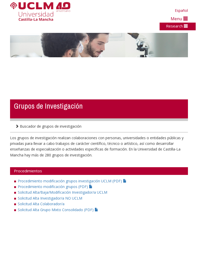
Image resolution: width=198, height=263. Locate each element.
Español (181, 10)
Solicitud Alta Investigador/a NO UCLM (50, 198)
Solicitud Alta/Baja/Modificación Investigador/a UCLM (62, 192)
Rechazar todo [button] (142, 251)
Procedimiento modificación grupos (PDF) (53, 186)
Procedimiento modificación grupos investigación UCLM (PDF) (70, 181)
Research (175, 26)
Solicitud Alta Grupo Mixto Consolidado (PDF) (56, 209)
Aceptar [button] (116, 251)
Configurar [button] (170, 251)
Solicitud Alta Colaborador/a (41, 203)
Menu (177, 19)
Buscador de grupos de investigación (50, 126)
